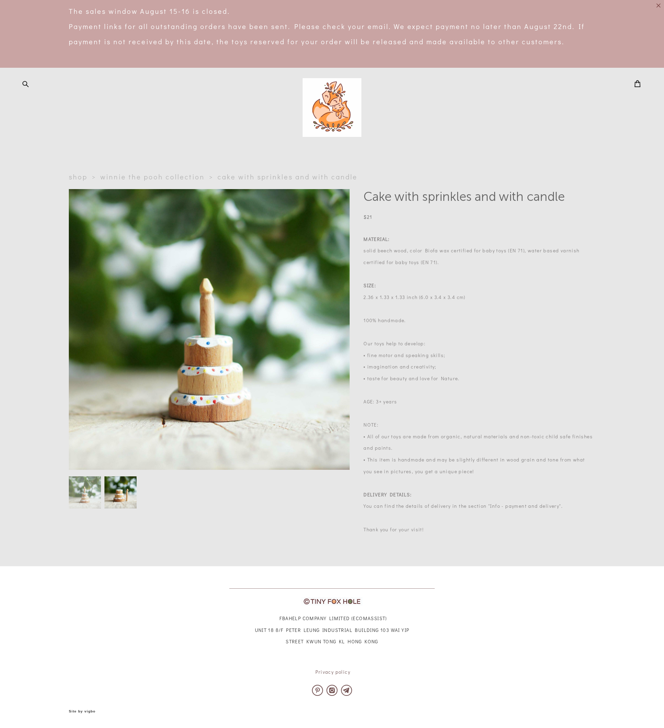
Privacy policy (332, 672)
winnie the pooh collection (152, 176)
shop (78, 176)
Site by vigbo (82, 711)
